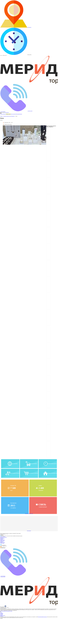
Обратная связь (2, 538)
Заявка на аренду (2, 540)
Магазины (1, 613)
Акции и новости (2, 536)
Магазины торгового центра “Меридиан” (9, 116)
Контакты (1, 539)
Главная (1, 116)
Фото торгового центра (3, 537)
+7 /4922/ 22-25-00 (2, 576)
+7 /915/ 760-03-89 (2, 111)
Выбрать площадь (2, 615)
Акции (1, 612)
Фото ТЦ (1, 614)
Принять (1, 618)
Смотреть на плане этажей (8, 124)
